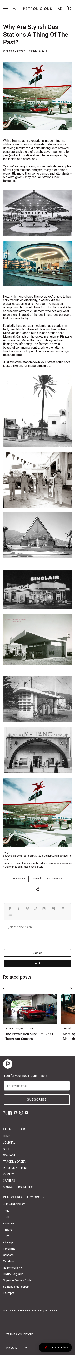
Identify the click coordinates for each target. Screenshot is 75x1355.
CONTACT (9, 1155)
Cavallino (8, 1261)
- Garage (8, 1242)
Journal (37, 878)
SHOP (6, 1148)
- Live (6, 1236)
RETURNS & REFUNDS (16, 1167)
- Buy (6, 1210)
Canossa (8, 1255)
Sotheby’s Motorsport (16, 1286)
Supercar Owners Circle (17, 1280)
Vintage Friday (54, 878)
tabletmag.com (14, 866)
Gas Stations (20, 878)
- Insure (7, 1229)
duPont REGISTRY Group (24, 1310)
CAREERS (9, 1180)
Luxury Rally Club (13, 1274)
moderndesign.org (33, 866)
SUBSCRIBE (37, 1099)
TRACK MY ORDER (14, 1161)
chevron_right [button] (71, 988)
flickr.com (27, 863)
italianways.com (12, 863)
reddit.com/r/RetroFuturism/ (38, 855)
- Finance (8, 1223)
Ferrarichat (9, 1248)
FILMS (6, 1136)
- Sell (6, 1217)
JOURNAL (9, 1142)
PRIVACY (8, 1174)
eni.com (17, 855)
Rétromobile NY (12, 1267)
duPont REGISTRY (14, 1204)
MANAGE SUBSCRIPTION (18, 1186)
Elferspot (8, 1293)
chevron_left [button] (4, 988)
